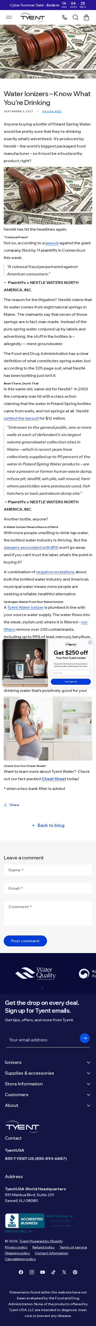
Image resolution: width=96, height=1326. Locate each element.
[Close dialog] (90, 642)
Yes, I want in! (71, 682)
